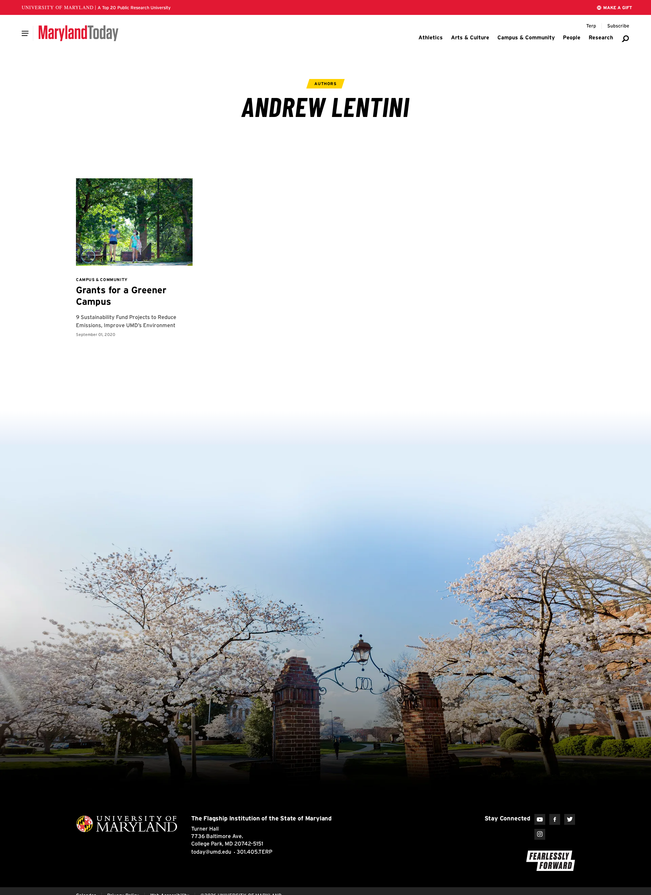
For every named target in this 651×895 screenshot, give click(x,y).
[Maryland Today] (78, 33)
